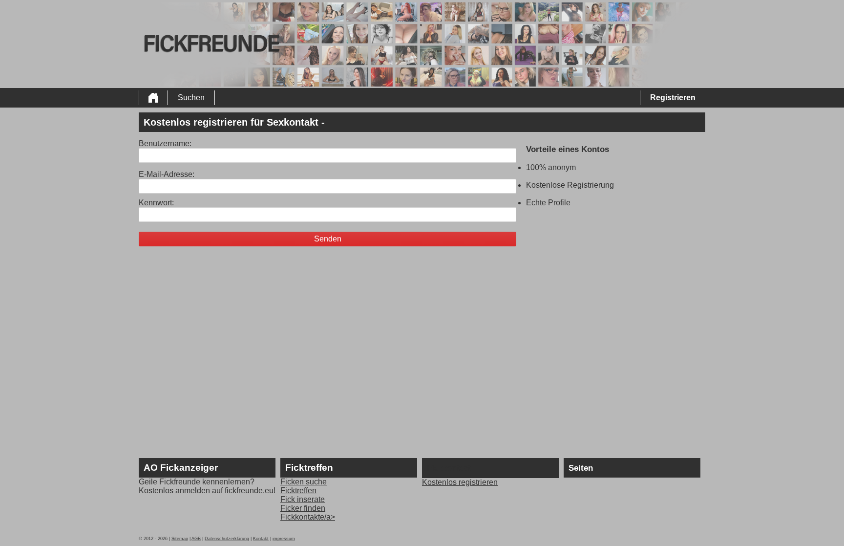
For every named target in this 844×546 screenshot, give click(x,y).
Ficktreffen (298, 490)
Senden (327, 239)
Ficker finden (302, 508)
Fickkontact (448, 468)
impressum (284, 538)
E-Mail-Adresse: (166, 174)
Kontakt (261, 538)
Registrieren (673, 97)
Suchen (191, 97)
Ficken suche (303, 482)
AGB (196, 538)
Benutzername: (165, 143)
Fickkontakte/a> (307, 517)
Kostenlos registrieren (460, 482)
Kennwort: (156, 202)
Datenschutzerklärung (227, 538)
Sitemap (179, 538)
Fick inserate (302, 499)
